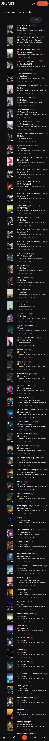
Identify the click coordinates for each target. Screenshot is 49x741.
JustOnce (23, 76)
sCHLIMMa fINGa (26, 256)
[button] (26, 30)
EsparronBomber (26, 724)
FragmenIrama (25, 520)
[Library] (35, 737)
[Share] (30, 33)
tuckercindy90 (25, 160)
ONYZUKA (24, 208)
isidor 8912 (24, 172)
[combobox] (35, 20)
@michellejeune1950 (27, 424)
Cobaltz (22, 484)
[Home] (14, 737)
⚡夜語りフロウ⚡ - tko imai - (31, 40)
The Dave (23, 28)
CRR (21, 604)
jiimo (21, 88)
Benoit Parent (25, 352)
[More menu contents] (33, 33)
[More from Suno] (45, 737)
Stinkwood (24, 460)
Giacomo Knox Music (27, 472)
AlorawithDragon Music (28, 112)
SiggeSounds (25, 532)
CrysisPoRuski (25, 184)
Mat (21, 328)
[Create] (24, 737)
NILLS (22, 304)
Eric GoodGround (26, 124)
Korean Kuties (35, 400)
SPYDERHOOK (25, 340)
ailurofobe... (24, 400)
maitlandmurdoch (26, 52)
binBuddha (24, 628)
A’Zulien (23, 568)
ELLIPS (23, 712)
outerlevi (23, 148)
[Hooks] (4, 737)
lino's (22, 136)
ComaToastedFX (26, 64)
